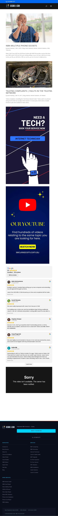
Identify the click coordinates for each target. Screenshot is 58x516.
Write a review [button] (13, 275)
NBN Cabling (5, 502)
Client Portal (5, 457)
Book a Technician (36, 430)
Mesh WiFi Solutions (7, 494)
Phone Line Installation (7, 497)
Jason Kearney (10, 48)
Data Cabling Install (7, 486)
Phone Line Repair (6, 499)
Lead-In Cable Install (35, 454)
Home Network (29, 48)
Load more (29, 364)
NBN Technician (34, 449)
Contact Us (5, 446)
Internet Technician (34, 452)
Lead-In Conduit (34, 472)
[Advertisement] (29, 405)
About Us (4, 452)
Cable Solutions (34, 469)
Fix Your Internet (34, 462)
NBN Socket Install (6, 481)
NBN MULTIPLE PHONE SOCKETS (21, 45)
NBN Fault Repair (6, 484)
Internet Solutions (42, 48)
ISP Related (42, 95)
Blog (23, 48)
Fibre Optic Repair (6, 491)
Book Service (5, 449)
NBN (48, 48)
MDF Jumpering (34, 446)
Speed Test (5, 464)
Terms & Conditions (7, 454)
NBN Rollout (5, 462)
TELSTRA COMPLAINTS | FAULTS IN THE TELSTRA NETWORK (29, 92)
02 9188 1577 (37, 437)
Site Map (4, 467)
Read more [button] (10, 294)
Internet (35, 48)
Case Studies (5, 459)
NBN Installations (34, 467)
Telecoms (8, 50)
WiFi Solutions (33, 464)
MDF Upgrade (33, 457)
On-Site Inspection (34, 459)
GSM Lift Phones (6, 489)
